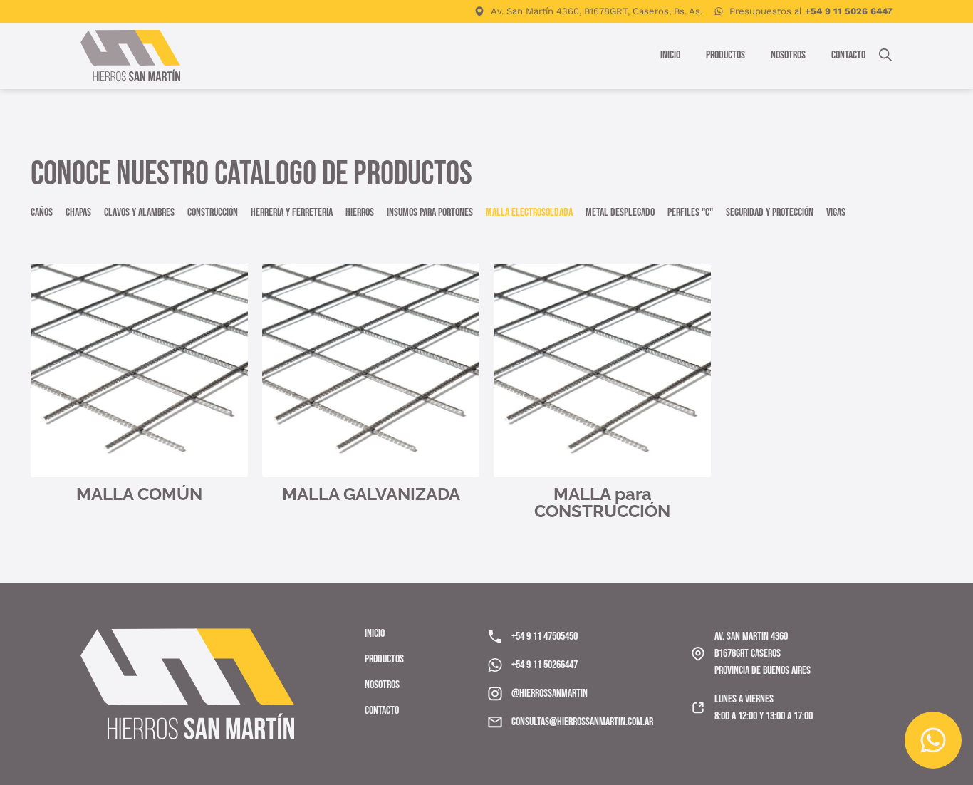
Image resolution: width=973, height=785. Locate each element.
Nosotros (788, 55)
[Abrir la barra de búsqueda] (885, 53)
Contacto (848, 55)
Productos (725, 55)
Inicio (670, 55)
